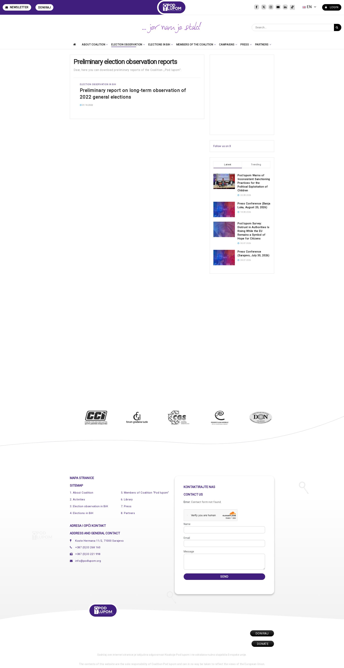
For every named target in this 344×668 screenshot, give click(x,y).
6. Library (127, 499)
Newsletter (19, 7)
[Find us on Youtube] (278, 7)
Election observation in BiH (98, 84)
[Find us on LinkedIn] (285, 7)
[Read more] (189, 105)
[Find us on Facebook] (256, 7)
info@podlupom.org (88, 560)
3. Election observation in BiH (89, 506)
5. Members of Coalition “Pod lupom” (145, 492)
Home (75, 44)
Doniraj (44, 7)
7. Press (126, 506)
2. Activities (77, 499)
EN (309, 7)
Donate (263, 644)
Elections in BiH (159, 44)
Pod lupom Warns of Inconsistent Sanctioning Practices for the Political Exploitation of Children (254, 183)
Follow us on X (222, 146)
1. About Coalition (81, 492)
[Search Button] (337, 27)
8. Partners (128, 513)
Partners (262, 44)
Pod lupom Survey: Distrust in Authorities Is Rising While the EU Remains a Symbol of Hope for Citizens (253, 231)
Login (333, 7)
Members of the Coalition (194, 44)
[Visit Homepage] (172, 7)
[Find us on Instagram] (270, 7)
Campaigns (226, 44)
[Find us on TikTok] (292, 7)
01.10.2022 (87, 105)
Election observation (126, 44)
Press (244, 44)
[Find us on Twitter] (263, 7)
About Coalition (93, 44)
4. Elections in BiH (81, 513)
